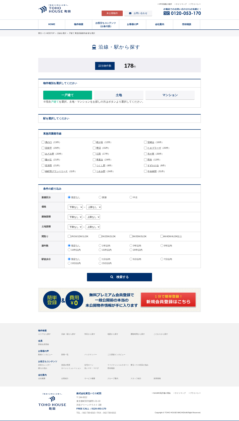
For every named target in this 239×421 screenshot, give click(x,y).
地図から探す (112, 334)
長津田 (48, 165)
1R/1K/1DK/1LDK (79, 236)
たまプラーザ (154, 148)
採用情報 (157, 378)
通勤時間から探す (138, 334)
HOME (51, 24)
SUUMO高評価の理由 (162, 393)
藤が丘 (48, 159)
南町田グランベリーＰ (56, 171)
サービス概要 (89, 378)
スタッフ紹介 (136, 378)
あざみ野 (49, 153)
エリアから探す (44, 334)
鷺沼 (98, 148)
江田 (98, 153)
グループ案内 (112, 378)
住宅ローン (88, 365)
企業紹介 (64, 378)
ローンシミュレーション (71, 368)
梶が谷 (99, 142)
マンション (170, 95)
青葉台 (99, 159)
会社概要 (41, 378)
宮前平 (48, 148)
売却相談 (186, 24)
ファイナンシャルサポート (118, 365)
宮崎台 (150, 142)
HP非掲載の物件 (165, 4)
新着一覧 (64, 354)
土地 (119, 95)
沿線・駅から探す (68, 334)
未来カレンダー (44, 365)
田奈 (149, 159)
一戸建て (67, 95)
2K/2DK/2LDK (108, 236)
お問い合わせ (139, 13)
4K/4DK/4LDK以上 (172, 236)
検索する (121, 277)
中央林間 (152, 171)
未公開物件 (112, 13)
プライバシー (195, 4)
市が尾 (150, 153)
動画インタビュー (45, 354)
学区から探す (89, 334)
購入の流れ (42, 368)
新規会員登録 (43, 344)
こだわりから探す (161, 334)
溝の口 (48, 142)
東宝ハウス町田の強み (139, 365)
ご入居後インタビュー (116, 354)
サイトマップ (181, 4)
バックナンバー (90, 354)
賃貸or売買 (65, 365)
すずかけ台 (153, 165)
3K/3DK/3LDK (139, 236)
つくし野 (100, 165)
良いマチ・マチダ (91, 368)
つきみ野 (100, 171)
